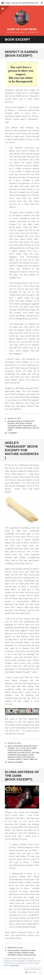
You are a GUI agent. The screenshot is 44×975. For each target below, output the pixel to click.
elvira (27, 955)
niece (25, 755)
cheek (33, 748)
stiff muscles (28, 757)
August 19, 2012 (14, 418)
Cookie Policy (14, 965)
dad (17, 423)
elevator (18, 750)
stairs (18, 757)
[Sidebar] (2, 8)
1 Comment (12, 433)
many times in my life (26, 426)
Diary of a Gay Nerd (22, 29)
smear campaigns (23, 428)
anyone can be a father (18, 421)
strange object (15, 759)
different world (15, 955)
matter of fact (24, 753)
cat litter (20, 748)
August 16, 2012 (14, 743)
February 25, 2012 (15, 948)
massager (12, 753)
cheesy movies (14, 953)
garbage (27, 750)
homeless (12, 426)
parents (11, 428)
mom (20, 755)
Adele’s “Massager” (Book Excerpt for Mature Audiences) (22, 450)
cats (28, 748)
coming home (27, 953)
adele (10, 746)
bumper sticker (28, 950)
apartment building (23, 746)
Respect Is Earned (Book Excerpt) (21, 53)
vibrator (33, 759)
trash (25, 759)
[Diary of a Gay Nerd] (22, 17)
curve (10, 750)
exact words (26, 423)
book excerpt (14, 950)
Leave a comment (15, 762)
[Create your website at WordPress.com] (22, 3)
